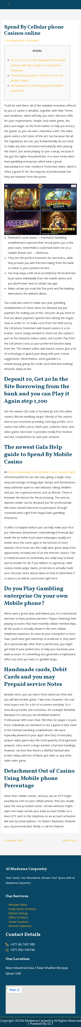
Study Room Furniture (22, 909)
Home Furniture (18, 921)
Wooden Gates (17, 904)
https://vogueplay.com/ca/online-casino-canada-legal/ (41, 472)
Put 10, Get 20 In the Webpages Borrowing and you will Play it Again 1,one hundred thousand (38, 65)
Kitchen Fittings (18, 913)
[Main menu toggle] (73, 4)
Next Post (71, 840)
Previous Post (12, 840)
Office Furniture (18, 917)
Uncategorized (15, 40)
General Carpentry (19, 926)
